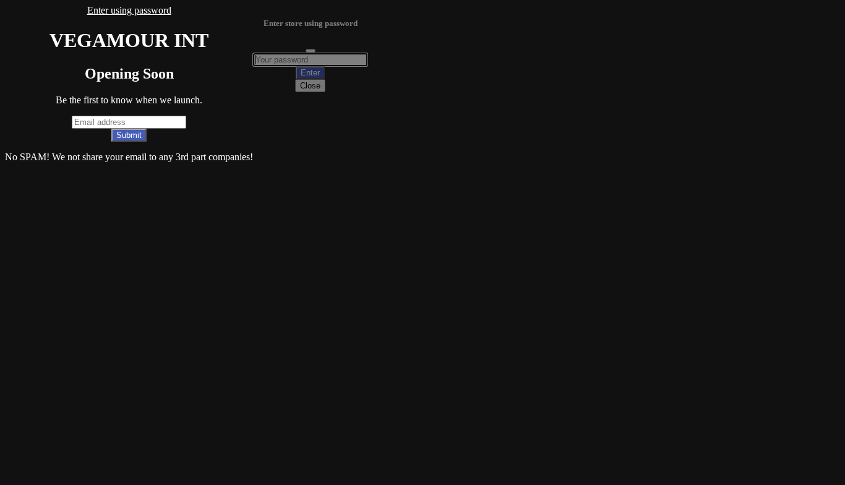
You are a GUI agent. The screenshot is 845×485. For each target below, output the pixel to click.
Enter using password (129, 10)
